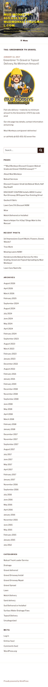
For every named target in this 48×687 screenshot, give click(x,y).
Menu (25, 40)
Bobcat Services (11, 179)
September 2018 (11, 399)
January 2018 (9, 429)
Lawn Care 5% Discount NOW (16, 205)
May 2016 (8, 505)
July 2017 (8, 454)
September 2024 (11, 303)
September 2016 (11, 489)
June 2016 (8, 500)
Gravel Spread (10, 585)
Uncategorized (10, 620)
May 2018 (8, 409)
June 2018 (8, 404)
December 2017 (11, 434)
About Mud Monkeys (13, 174)
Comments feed (11, 646)
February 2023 (10, 354)
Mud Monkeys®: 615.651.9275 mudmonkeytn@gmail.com (24, 20)
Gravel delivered (11, 570)
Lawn (6, 590)
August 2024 (9, 308)
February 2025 (10, 298)
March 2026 (9, 293)
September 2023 (11, 339)
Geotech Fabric (10, 200)
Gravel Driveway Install (14, 575)
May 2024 (8, 324)
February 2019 (10, 384)
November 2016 (11, 484)
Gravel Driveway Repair (14, 580)
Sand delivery (10, 600)
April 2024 (8, 329)
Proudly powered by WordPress (16, 681)
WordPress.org (10, 651)
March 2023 (9, 349)
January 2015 (9, 540)
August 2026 (9, 283)
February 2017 (10, 474)
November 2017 (11, 439)
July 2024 (8, 313)
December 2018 (11, 389)
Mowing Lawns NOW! (13, 252)
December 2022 (11, 364)
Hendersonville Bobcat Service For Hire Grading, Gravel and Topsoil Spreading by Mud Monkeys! (23, 260)
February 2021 (10, 374)
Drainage (8, 565)
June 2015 (8, 525)
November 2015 (11, 520)
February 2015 (10, 535)
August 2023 (9, 344)
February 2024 (10, 334)
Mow (6, 210)
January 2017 (9, 480)
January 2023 (9, 359)
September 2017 (11, 444)
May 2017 (8, 464)
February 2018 (10, 424)
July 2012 (8, 545)
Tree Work (8, 247)
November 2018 (11, 394)
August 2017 (9, 449)
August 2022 (9, 369)
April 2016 (8, 510)
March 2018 (9, 419)
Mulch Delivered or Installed (16, 215)
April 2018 (8, 414)
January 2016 (9, 515)
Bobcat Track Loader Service (16, 560)
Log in (6, 636)
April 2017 (8, 469)
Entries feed (9, 641)
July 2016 (8, 495)
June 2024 (8, 318)
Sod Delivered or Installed (15, 605)
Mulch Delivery (10, 595)
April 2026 (8, 288)
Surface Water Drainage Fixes (17, 611)
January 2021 (9, 379)
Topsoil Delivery (11, 616)
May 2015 (8, 530)
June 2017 (8, 459)
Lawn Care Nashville (12, 268)
